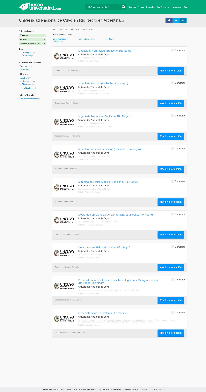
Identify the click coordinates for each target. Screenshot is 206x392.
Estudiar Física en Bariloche (89, 61)
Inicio (55, 30)
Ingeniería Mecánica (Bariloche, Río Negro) (104, 116)
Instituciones (176, 7)
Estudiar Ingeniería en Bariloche (90, 225)
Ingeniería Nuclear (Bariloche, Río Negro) (103, 83)
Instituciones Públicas (30, 99)
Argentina (23, 78)
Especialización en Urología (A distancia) (103, 312)
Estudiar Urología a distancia (89, 325)
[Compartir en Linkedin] (183, 20)
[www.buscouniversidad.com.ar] (40, 10)
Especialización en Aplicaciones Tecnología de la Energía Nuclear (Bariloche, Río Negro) (118, 281)
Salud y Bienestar (86, 39)
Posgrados (150, 7)
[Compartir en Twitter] (176, 20)
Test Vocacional (163, 7)
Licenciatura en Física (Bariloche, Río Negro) (105, 50)
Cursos (141, 7)
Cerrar (161, 389)
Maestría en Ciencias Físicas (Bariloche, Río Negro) (109, 149)
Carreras (132, 7)
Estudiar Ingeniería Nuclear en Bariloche (93, 94)
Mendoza (27, 82)
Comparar (180, 50)
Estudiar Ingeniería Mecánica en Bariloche (94, 127)
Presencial (25, 67)
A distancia (25, 69)
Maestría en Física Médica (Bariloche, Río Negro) (108, 181)
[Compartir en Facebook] (169, 20)
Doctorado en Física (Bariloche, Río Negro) (104, 247)
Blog (185, 7)
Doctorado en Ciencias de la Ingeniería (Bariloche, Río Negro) (115, 214)
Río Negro (28, 84)
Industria (108, 39)
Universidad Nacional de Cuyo (81, 30)
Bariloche (29, 88)
